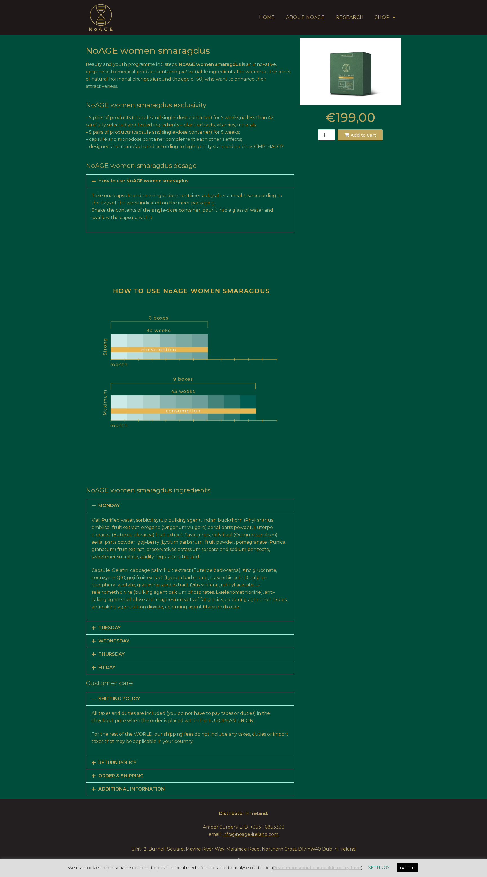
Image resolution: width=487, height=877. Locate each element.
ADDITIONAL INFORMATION (131, 789)
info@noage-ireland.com (250, 834)
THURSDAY (111, 654)
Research (350, 17)
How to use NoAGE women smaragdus (143, 181)
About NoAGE (305, 17)
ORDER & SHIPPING (120, 775)
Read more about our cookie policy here (317, 867)
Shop (382, 17)
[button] (190, 181)
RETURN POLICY (117, 762)
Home (267, 17)
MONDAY (109, 505)
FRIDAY (106, 667)
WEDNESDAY (113, 641)
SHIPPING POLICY (119, 698)
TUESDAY (109, 627)
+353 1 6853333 (267, 827)
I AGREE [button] (407, 867)
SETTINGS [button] (379, 867)
